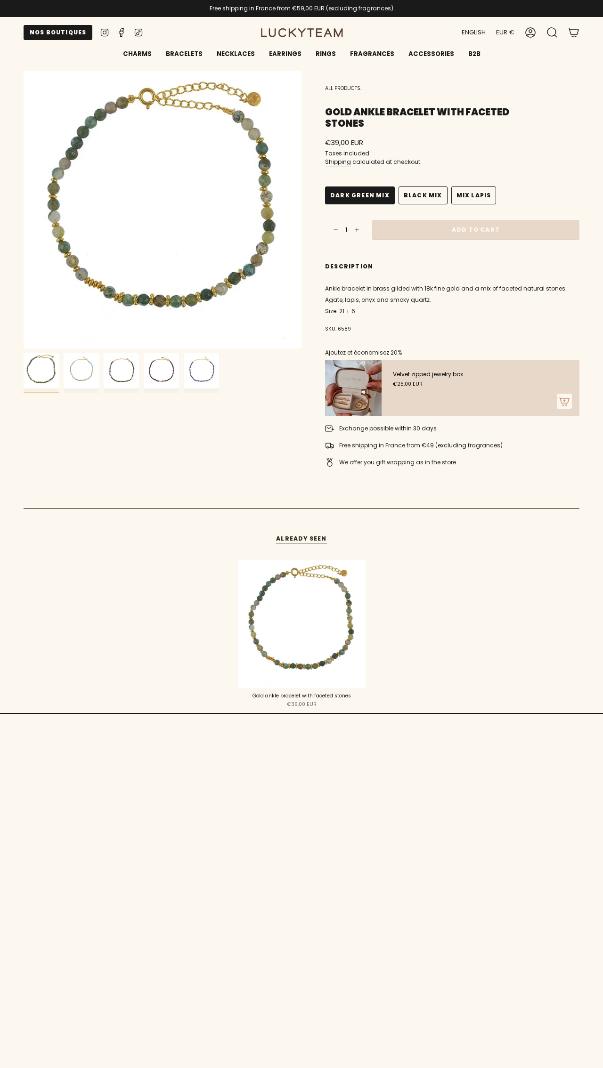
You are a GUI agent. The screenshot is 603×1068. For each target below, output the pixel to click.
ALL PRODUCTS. (343, 88)
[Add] (564, 401)
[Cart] (574, 32)
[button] (184, 54)
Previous (23, 209)
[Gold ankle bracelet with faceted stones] (302, 624)
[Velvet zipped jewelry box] (353, 388)
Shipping (338, 162)
